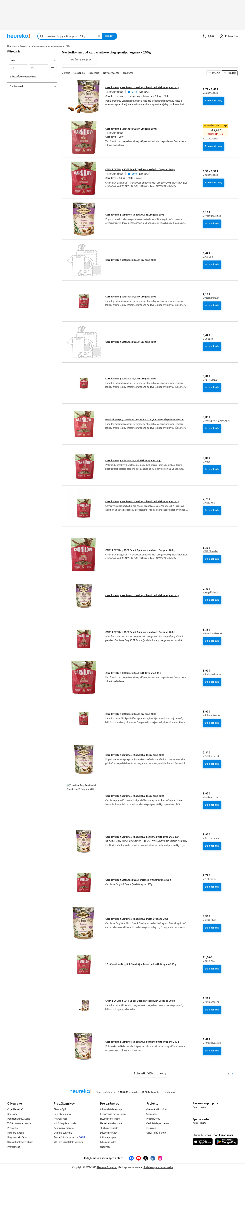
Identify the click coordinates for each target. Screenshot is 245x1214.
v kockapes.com (211, 797)
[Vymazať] (99, 36)
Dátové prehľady (108, 1133)
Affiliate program (108, 1137)
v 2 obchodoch (210, 175)
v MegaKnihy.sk (211, 592)
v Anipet (207, 462)
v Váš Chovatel (210, 551)
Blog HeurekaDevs (17, 1137)
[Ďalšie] (236, 1074)
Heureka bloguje (15, 1133)
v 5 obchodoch (210, 93)
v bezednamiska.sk (212, 633)
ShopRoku (151, 1114)
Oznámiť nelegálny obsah (20, 1142)
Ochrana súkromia (63, 1133)
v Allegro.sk (209, 502)
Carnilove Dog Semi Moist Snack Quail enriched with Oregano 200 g (142, 87)
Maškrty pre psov (114, 92)
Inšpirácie (151, 1128)
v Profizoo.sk (209, 879)
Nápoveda (105, 1147)
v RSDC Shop (209, 920)
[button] (18, 67)
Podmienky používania (18, 1119)
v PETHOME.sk (210, 380)
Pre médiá (12, 1128)
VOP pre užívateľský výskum (68, 1142)
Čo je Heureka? (15, 1109)
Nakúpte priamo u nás (65, 1123)
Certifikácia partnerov (157, 1123)
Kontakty (12, 1114)
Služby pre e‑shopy (110, 1119)
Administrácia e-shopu (111, 1109)
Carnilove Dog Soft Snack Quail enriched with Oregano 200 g (138, 880)
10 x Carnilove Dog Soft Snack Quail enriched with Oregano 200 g (140, 964)
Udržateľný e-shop (156, 1133)
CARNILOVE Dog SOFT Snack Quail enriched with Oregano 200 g (140, 169)
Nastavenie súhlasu (64, 1128)
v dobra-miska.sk (211, 715)
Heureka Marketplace (111, 1123)
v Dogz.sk (208, 339)
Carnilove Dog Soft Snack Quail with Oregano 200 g (133, 673)
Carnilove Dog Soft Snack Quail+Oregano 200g (130, 260)
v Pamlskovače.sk (212, 1043)
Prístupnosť (13, 1147)
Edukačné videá (108, 1142)
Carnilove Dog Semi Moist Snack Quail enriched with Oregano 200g (142, 837)
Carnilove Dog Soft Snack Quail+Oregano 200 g (131, 129)
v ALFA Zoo (209, 961)
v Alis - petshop (211, 838)
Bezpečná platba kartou (66, 1137)
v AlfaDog (208, 257)
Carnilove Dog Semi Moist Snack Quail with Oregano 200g (136, 919)
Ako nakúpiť (60, 1109)
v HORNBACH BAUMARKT (216, 421)
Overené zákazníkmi (156, 1109)
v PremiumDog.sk (212, 216)
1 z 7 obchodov (210, 138)
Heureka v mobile (63, 1114)
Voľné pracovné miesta (19, 1123)
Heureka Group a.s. (107, 1167)
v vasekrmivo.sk (211, 298)
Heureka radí (60, 1119)
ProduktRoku (153, 1119)
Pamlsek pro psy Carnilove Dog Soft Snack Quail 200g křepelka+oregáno (144, 419)
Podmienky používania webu (158, 1167)
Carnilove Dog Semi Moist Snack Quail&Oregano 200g (134, 215)
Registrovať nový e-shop (113, 1114)
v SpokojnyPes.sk (212, 674)
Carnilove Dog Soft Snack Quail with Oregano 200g (133, 460)
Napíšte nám (199, 1107)
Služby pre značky (109, 1128)
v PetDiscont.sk (211, 756)
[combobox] (69, 36)
